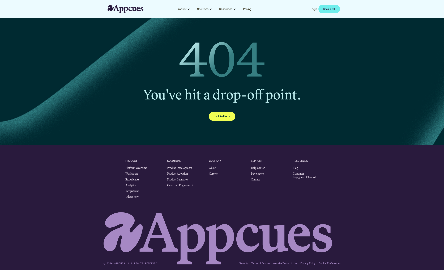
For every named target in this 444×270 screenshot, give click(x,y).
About (212, 168)
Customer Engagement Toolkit (304, 175)
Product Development (179, 168)
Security (243, 263)
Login (313, 9)
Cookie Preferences (329, 263)
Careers (213, 173)
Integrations (132, 191)
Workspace (131, 173)
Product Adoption (177, 173)
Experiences (132, 179)
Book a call (329, 9)
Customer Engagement (180, 185)
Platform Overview (136, 168)
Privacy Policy (307, 263)
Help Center (258, 168)
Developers (257, 173)
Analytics (130, 185)
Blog (295, 168)
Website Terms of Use (285, 263)
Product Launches (177, 179)
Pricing (247, 9)
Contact (255, 179)
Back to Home (222, 116)
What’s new (131, 196)
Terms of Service (260, 263)
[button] (183, 9)
